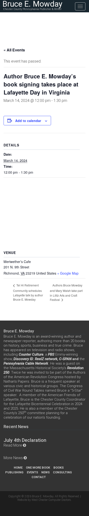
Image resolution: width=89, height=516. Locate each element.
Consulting (62, 472)
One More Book (38, 467)
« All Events (14, 50)
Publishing (14, 472)
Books (58, 467)
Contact (39, 477)
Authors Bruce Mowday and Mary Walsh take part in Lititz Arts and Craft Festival (66, 292)
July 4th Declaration (25, 440)
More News (13, 458)
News (45, 472)
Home (18, 467)
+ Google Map (68, 273)
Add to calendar (28, 120)
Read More (13, 445)
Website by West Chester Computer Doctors (44, 500)
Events (32, 472)
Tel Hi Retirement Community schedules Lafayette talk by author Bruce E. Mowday (28, 292)
